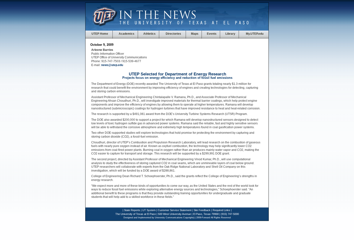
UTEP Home (100, 33)
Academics (126, 33)
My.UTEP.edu (254, 33)
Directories (173, 33)
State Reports (132, 210)
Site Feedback (202, 210)
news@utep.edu (112, 65)
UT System (149, 210)
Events (211, 33)
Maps (194, 33)
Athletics (149, 33)
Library (230, 33)
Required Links (221, 210)
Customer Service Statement (174, 210)
